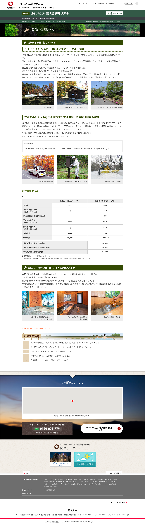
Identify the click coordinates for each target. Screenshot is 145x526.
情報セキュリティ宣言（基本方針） (41, 515)
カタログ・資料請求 (98, 3)
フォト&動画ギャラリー (51, 490)
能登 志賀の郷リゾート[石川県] (74, 481)
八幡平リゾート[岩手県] (65, 479)
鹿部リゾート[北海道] (50, 479)
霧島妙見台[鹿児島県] (50, 486)
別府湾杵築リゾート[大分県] (67, 484)
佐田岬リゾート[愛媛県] (51, 484)
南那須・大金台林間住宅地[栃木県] (54, 481)
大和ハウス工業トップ (27, 21)
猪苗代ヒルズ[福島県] (111, 479)
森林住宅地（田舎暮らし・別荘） (43, 8)
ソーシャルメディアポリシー (86, 515)
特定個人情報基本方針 (70, 515)
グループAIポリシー (100, 515)
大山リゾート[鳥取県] (91, 481)
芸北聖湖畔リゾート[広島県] (107, 481)
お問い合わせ (110, 3)
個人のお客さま (24, 8)
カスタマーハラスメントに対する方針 (118, 515)
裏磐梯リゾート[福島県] (96, 479)
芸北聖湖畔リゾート (49, 21)
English (127, 3)
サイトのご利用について (23, 515)
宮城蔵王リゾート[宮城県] (80, 479)
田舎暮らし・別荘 (38, 21)
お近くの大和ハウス (85, 3)
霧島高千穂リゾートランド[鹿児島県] (105, 484)
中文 (131, 3)
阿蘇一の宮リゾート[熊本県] (85, 484)
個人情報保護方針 (57, 515)
